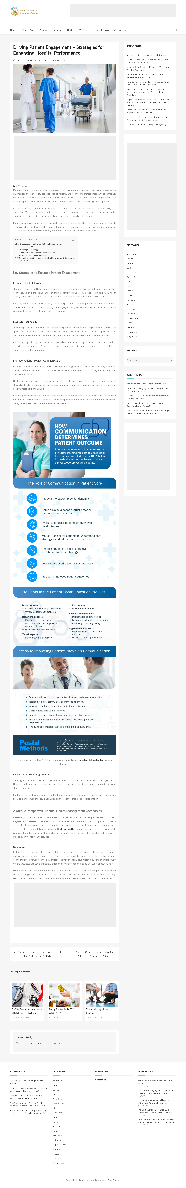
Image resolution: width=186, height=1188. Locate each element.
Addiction (131, 254)
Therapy (130, 327)
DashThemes (114, 1180)
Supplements (133, 318)
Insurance (131, 309)
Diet (129, 281)
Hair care (57, 30)
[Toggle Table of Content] (72, 239)
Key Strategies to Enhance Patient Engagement (39, 244)
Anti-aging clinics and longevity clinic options (147, 55)
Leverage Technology (29, 250)
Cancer (130, 263)
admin (18, 60)
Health (70, 30)
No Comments (58, 60)
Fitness (43, 30)
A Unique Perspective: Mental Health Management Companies (46, 258)
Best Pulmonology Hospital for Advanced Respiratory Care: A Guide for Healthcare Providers (146, 92)
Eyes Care (131, 286)
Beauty (130, 259)
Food (129, 295)
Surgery (130, 323)
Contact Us (120, 30)
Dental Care (28, 30)
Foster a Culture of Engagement (33, 255)
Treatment (84, 30)
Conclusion (28, 261)
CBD (129, 268)
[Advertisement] (123, 10)
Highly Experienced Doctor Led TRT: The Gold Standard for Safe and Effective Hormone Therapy (148, 102)
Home (13, 30)
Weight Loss (102, 30)
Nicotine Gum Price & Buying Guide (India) (146, 124)
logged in (35, 1043)
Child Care (131, 272)
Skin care (131, 313)
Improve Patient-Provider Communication (37, 253)
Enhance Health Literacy (30, 247)
